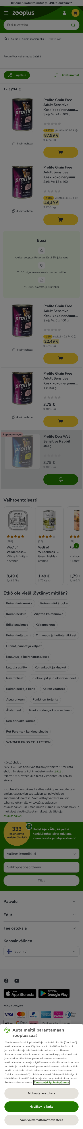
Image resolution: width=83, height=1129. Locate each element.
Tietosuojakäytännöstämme (51, 1082)
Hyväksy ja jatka (41, 1107)
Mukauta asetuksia (41, 1093)
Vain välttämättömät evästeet (41, 1120)
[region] (41, 1076)
